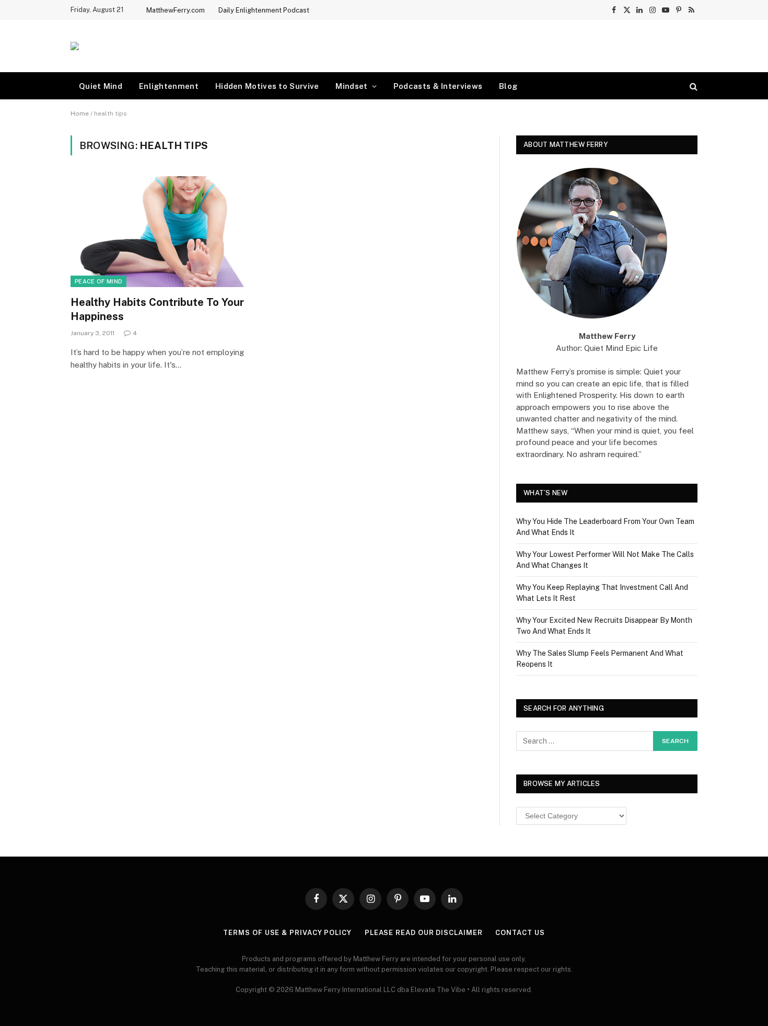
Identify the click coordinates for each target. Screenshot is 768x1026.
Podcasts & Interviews (437, 86)
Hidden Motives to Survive (267, 86)
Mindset (351, 86)
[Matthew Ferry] (75, 46)
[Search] (692, 86)
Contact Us (519, 933)
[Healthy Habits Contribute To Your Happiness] (169, 231)
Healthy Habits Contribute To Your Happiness (157, 309)
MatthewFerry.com (175, 10)
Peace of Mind (98, 281)
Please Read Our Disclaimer (424, 933)
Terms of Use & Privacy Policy (287, 933)
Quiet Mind (100, 86)
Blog (508, 86)
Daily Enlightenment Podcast (263, 10)
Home (80, 113)
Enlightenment (169, 86)
